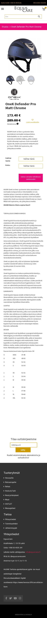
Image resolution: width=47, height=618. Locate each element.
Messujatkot (10, 508)
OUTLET (8, 504)
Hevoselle (9, 478)
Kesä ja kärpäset (12, 495)
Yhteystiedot (10, 519)
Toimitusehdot (11, 523)
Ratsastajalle (10, 482)
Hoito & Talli (10, 491)
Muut (7, 499)
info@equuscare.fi (33, 552)
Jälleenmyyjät (11, 528)
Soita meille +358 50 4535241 (11, 3)
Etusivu (5, 26)
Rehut (7, 486)
